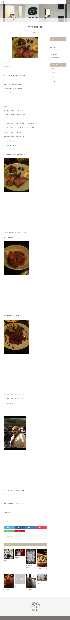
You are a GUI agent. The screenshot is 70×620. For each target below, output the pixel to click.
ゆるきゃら (39, 583)
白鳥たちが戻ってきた (54, 47)
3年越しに (6, 561)
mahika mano (12, 536)
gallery (53, 81)
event (53, 68)
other (53, 76)
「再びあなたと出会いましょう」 (56, 57)
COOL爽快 (28, 589)
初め (16, 586)
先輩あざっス (18, 557)
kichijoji (53, 72)
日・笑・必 (6, 589)
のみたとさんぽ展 (53, 54)
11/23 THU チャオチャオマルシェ (56, 50)
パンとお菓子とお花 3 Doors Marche (57, 44)
